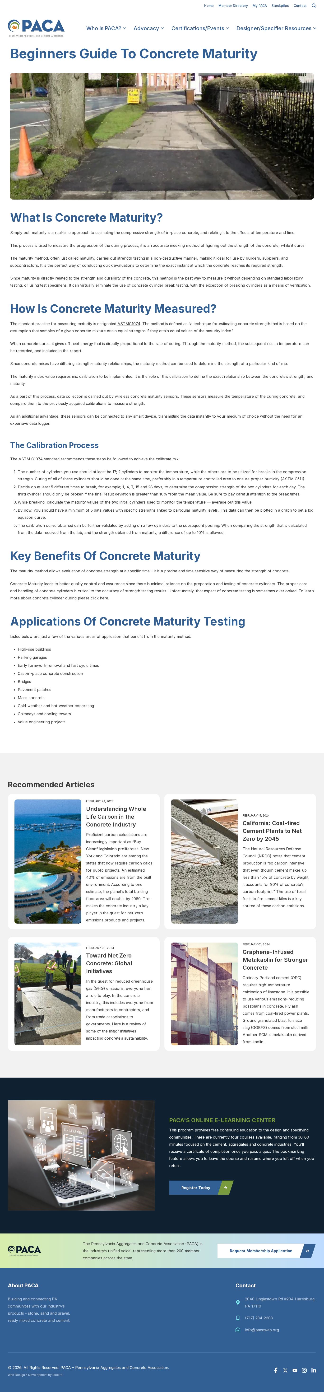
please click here (93, 598)
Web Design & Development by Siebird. (35, 1375)
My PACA (260, 6)
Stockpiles (280, 6)
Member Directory (233, 6)
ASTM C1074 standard (39, 459)
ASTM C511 (292, 478)
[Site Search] (313, 5)
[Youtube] (294, 1370)
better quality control (78, 583)
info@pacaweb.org (262, 1329)
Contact (300, 6)
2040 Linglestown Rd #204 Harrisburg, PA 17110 (280, 1302)
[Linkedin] (313, 1370)
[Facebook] (275, 1370)
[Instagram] (304, 1370)
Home (209, 6)
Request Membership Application (261, 1250)
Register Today (195, 1187)
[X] (285, 1370)
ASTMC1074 (128, 323)
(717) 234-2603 (259, 1318)
